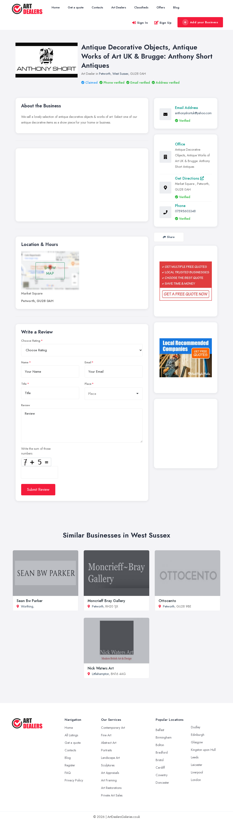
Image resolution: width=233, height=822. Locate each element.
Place (88, 384)
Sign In (142, 23)
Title (24, 384)
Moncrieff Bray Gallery (106, 600)
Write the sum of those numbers (36, 451)
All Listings (71, 735)
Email (88, 362)
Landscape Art (110, 757)
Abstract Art (108, 742)
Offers (161, 7)
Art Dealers (118, 7)
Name (24, 362)
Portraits (106, 750)
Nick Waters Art (101, 668)
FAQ (68, 772)
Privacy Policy (74, 780)
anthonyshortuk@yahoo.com (193, 113)
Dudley (195, 727)
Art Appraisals (110, 772)
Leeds (194, 757)
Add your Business (204, 22)
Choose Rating (30, 341)
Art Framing (109, 780)
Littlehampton (100, 674)
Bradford (162, 752)
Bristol (160, 760)
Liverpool (197, 772)
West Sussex (120, 73)
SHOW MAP (50, 270)
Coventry (161, 775)
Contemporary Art (113, 727)
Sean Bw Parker (30, 600)
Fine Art (106, 735)
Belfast (160, 730)
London (196, 780)
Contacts (97, 7)
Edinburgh (197, 734)
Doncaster (162, 782)
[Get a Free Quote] (186, 281)
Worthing (27, 606)
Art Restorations (111, 788)
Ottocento (167, 600)
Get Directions (187, 178)
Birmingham (164, 737)
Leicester (196, 765)
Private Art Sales (111, 795)
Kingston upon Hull (203, 749)
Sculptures (107, 765)
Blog (176, 7)
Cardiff (160, 767)
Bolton (160, 745)
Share (171, 237)
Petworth (105, 73)
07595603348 (185, 211)
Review (25, 405)
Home (56, 7)
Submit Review (38, 489)
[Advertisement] (82, 186)
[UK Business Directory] (186, 357)
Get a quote (76, 7)
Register (70, 765)
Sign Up (166, 23)
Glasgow (197, 742)
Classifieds (141, 7)
